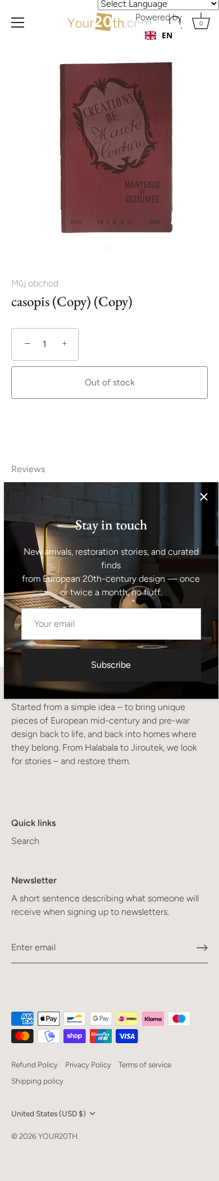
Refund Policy (34, 1064)
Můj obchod (34, 283)
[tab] (33, 469)
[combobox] (158, 35)
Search (25, 841)
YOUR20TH (57, 1135)
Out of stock (110, 382)
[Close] (203, 496)
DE (167, 46)
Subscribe (111, 664)
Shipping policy (37, 1080)
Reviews (28, 469)
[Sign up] (202, 948)
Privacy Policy (88, 1064)
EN (167, 35)
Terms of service (144, 1064)
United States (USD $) (48, 1113)
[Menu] (18, 22)
